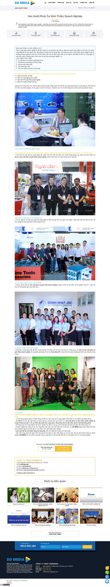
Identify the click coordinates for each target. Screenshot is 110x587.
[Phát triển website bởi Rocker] (9, 582)
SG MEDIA (19, 421)
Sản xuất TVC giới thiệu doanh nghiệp (29, 80)
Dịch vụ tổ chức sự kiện (25, 76)
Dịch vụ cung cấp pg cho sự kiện (27, 78)
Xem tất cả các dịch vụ (55, 532)
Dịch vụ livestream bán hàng (67, 525)
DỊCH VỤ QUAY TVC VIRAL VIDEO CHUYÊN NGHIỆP (67, 504)
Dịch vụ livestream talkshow (43, 525)
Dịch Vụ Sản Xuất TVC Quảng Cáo (91, 504)
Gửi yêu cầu (87, 546)
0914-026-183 (63, 449)
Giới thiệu (51, 2)
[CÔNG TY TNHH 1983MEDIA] (25, 3)
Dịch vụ (68, 2)
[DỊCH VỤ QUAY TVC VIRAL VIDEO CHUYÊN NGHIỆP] (67, 495)
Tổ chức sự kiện (91, 525)
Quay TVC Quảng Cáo (18, 504)
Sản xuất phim (92, 7)
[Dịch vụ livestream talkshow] (43, 516)
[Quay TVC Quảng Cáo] (18, 495)
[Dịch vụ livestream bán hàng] (67, 516)
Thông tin (83, 2)
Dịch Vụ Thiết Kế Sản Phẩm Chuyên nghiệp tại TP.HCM (43, 504)
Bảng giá (60, 2)
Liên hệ (91, 2)
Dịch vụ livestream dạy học (18, 525)
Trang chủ (80, 7)
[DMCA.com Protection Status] (5, 583)
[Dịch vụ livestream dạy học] (18, 516)
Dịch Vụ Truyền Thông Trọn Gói (27, 82)
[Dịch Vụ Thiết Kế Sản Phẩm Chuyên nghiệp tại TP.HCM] (43, 495)
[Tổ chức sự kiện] (91, 516)
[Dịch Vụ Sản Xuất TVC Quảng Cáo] (91, 494)
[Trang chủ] (45, 2)
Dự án (76, 2)
